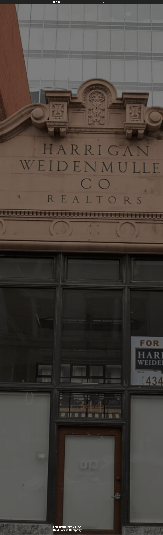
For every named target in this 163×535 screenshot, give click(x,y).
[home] (56, 2)
